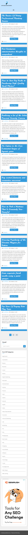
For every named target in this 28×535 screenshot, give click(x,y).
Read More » (14, 39)
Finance (4, 108)
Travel (3, 463)
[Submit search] (24, 346)
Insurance (4, 415)
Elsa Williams (6, 24)
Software (4, 452)
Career (3, 370)
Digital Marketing (6, 377)
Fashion (4, 387)
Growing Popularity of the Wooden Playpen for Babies (14, 243)
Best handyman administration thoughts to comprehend (14, 52)
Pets (3, 432)
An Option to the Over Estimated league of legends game (12, 149)
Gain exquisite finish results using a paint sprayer (11, 276)
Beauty (3, 363)
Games (4, 170)
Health (3, 404)
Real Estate (4, 439)
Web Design (5, 470)
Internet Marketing (6, 418)
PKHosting (17, 532)
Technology (5, 138)
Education (4, 380)
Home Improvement (6, 411)
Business (4, 366)
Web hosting (5, 473)
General (5, 41)
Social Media (5, 449)
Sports (3, 456)
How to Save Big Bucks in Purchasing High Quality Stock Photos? (14, 83)
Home (3, 408)
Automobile (4, 359)
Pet (3, 428)
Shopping (5, 232)
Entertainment (5, 383)
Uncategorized (5, 466)
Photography (5, 435)
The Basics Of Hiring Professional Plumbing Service (12, 18)
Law (3, 421)
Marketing (4, 425)
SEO (3, 442)
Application (4, 356)
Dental (3, 373)
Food (3, 394)
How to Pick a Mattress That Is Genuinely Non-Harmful (12, 209)
